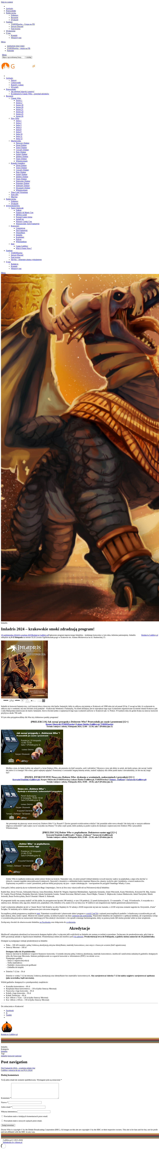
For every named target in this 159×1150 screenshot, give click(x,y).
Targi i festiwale (17, 208)
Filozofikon (20, 233)
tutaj (38, 913)
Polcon (18, 239)
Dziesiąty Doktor (22, 183)
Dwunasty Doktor (23, 188)
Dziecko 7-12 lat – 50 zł (15, 971)
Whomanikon (21, 242)
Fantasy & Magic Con (24, 212)
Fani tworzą (15, 29)
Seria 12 (19, 139)
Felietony (14, 15)
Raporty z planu (17, 85)
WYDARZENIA (13, 206)
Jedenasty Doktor (23, 186)
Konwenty (15, 226)
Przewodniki (11, 11)
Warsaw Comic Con (24, 221)
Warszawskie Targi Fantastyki (27, 224)
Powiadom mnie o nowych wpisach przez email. (23, 1121)
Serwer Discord (17, 26)
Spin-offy (14, 195)
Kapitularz (20, 237)
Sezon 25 (19, 114)
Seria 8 (18, 130)
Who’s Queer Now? (24, 248)
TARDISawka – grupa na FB (18, 48)
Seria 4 (18, 127)
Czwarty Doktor (22, 150)
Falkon (18, 210)
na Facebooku (45, 922)
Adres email (6, 1107)
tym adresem (78, 937)
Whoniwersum (21, 161)
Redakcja (14, 264)
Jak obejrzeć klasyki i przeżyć (22, 91)
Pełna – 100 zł (11, 945)
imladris (4, 1056)
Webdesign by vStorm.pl (12, 1142)
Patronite (10, 51)
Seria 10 (19, 134)
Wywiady (15, 87)
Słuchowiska (16, 141)
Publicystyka (11, 13)
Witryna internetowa (9, 1112)
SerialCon (20, 219)
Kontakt (14, 35)
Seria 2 (18, 123)
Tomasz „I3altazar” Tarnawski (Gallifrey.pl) (127, 780)
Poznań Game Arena (24, 217)
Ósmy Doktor (21, 159)
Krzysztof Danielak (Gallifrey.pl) (26, 780)
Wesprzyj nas (16, 38)
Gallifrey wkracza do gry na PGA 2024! (17, 1070)
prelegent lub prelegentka (82, 916)
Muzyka (14, 197)
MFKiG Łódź (21, 215)
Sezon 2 (19, 103)
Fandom (9, 22)
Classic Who (16, 98)
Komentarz (6, 1098)
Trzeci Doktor (21, 147)
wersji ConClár (92, 913)
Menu (3, 42)
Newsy (14, 80)
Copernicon (20, 228)
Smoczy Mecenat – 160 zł (16, 947)
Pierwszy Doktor (22, 143)
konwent (11, 1056)
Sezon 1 (19, 100)
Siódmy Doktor (22, 156)
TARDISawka (16, 253)
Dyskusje (14, 20)
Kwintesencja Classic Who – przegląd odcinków (30, 94)
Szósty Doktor (21, 154)
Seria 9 (18, 132)
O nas (8, 33)
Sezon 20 (19, 107)
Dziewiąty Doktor (23, 181)
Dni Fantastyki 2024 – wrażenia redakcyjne (18, 1068)
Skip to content (7, 2)
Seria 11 (19, 136)
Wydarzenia (10, 31)
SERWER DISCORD (15, 46)
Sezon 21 (19, 109)
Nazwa (4, 1102)
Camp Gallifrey (22, 246)
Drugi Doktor (21, 145)
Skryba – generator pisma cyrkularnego (26, 259)
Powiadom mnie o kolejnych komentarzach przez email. (26, 1116)
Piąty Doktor (21, 152)
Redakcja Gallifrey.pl (40, 635)
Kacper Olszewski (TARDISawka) (60, 724)
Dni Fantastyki (21, 230)
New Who (15, 118)
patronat (18, 1056)
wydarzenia (70, 922)
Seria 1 (18, 121)
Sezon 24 (19, 112)
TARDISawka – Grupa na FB (23, 24)
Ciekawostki (16, 83)
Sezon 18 (19, 105)
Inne (12, 244)
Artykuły (9, 8)
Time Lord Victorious (19, 192)
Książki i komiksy (18, 163)
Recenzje (14, 17)
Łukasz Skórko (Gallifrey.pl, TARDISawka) (94, 724)
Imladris (19, 235)
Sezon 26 (19, 116)
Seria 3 (18, 125)
